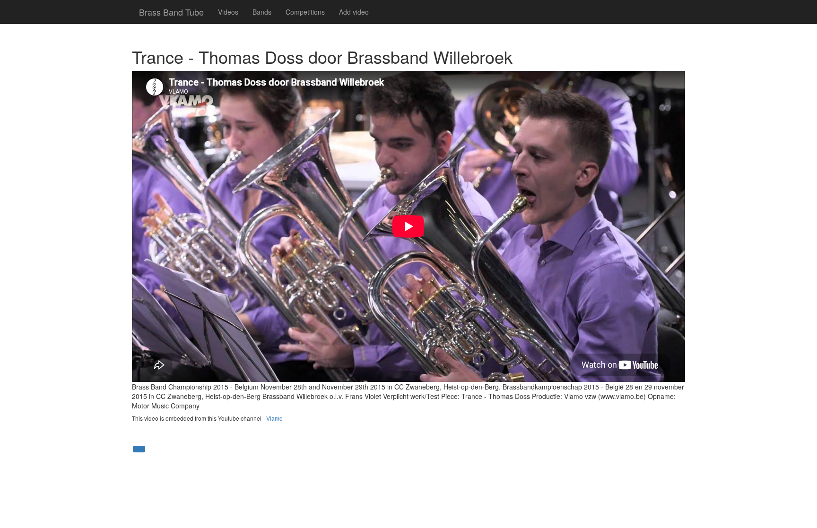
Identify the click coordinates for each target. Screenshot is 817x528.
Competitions (305, 12)
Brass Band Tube (171, 12)
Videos (228, 12)
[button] (139, 449)
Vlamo (274, 418)
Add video (354, 12)
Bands (261, 12)
